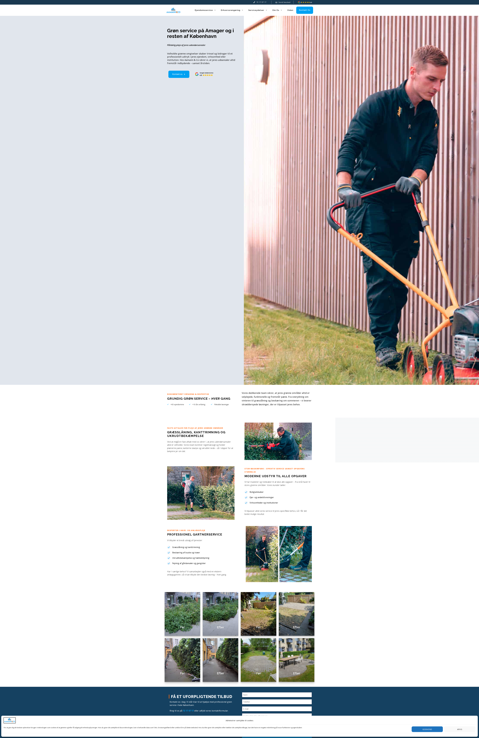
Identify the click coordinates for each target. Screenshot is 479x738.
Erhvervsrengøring (230, 10)
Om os (275, 10)
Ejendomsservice (204, 10)
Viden (290, 10)
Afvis (459, 729)
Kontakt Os (304, 10)
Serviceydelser (256, 10)
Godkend (427, 729)
